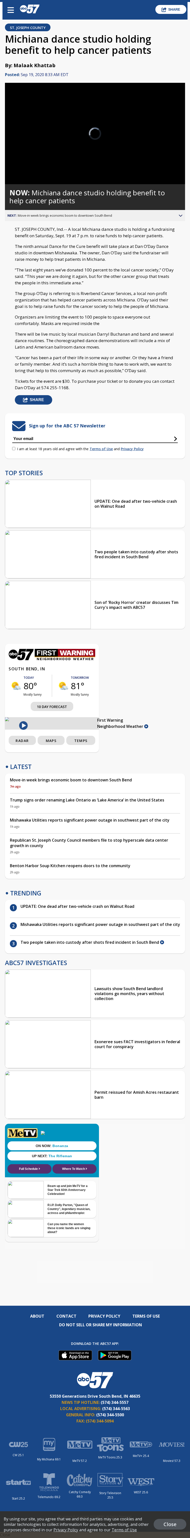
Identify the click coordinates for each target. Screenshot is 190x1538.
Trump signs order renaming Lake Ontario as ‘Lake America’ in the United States (87, 800)
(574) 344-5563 (116, 1408)
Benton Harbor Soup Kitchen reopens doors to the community (70, 865)
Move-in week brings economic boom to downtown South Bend (71, 780)
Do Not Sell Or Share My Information (100, 1325)
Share (174, 9)
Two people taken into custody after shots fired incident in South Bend (136, 554)
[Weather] (52, 659)
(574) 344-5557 (114, 1402)
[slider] (25, 167)
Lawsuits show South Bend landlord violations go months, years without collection (129, 993)
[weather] (16, 686)
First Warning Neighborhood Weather (120, 723)
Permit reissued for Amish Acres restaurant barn (137, 1095)
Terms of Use (101, 448)
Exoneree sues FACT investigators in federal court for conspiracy (137, 1044)
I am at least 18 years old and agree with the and (80, 448)
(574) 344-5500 (110, 1415)
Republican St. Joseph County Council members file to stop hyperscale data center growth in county (89, 842)
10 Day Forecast (52, 706)
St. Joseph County (28, 27)
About (37, 1316)
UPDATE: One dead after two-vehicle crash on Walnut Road (136, 504)
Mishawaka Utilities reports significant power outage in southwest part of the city (89, 820)
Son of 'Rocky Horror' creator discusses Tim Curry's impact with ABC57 (136, 605)
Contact (66, 1316)
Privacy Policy (132, 448)
